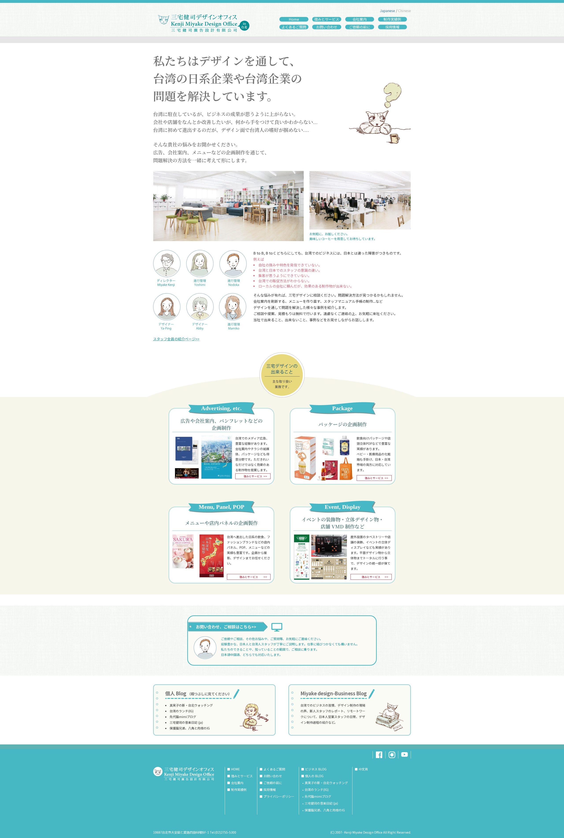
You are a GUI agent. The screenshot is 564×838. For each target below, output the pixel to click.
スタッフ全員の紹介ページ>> (176, 338)
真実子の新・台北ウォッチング (191, 705)
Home (294, 19)
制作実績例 (392, 19)
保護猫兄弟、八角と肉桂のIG (190, 728)
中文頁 (363, 769)
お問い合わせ (326, 27)
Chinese (404, 10)
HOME (235, 769)
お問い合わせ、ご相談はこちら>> (226, 626)
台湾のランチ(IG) (181, 711)
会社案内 (359, 19)
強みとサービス (326, 19)
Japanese (387, 10)
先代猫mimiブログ (183, 716)
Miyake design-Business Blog (334, 693)
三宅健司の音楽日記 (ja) (186, 722)
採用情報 (392, 27)
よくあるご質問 (294, 27)
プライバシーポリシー (278, 796)
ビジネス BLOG (316, 769)
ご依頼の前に (359, 27)
